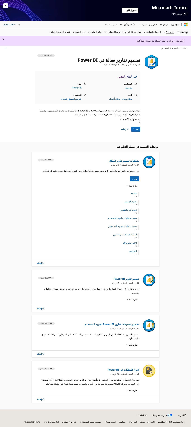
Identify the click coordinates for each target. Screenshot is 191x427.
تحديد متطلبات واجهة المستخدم (122, 218)
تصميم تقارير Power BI (126, 278)
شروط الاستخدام (69, 422)
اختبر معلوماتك (130, 242)
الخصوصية (111, 422)
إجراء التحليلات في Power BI (123, 369)
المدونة (134, 422)
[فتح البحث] (19, 24)
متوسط (128, 87)
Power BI (77, 87)
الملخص (133, 251)
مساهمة (122, 422)
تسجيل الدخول (9, 24)
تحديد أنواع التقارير (128, 209)
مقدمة (134, 193)
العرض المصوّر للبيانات (71, 98)
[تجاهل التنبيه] (5, 5)
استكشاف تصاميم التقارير (125, 234)
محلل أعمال (114, 98)
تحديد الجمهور (130, 201)
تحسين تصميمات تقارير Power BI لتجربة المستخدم (112, 324)
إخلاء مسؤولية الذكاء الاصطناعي (171, 422)
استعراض (165, 48)
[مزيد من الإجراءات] (5, 48)
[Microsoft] (186, 24)
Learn (184, 48)
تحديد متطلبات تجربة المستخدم (122, 226)
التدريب (175, 48)
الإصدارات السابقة (147, 422)
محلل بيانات (127, 98)
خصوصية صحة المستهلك (92, 422)
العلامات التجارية (52, 422)
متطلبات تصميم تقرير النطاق (124, 160)
